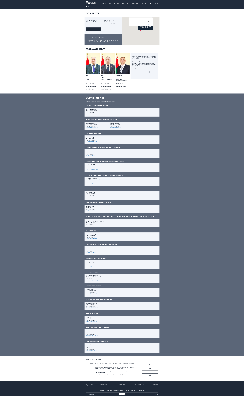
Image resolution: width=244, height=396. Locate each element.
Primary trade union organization (97, 341)
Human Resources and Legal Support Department (101, 119)
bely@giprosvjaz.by (90, 210)
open (150, 364)
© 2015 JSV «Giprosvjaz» (90, 394)
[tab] (122, 106)
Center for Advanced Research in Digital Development (103, 147)
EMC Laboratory (91, 230)
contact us (93, 29)
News (128, 3)
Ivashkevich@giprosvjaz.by (92, 280)
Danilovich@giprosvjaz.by (91, 183)
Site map (156, 394)
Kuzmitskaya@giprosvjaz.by (92, 127)
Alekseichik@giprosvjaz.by (92, 307)
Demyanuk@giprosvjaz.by (91, 238)
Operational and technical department (98, 327)
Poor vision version (92, 6)
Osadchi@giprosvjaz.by (91, 252)
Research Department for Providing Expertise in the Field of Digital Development (112, 189)
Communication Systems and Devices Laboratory (101, 244)
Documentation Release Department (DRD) (99, 300)
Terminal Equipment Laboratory (96, 258)
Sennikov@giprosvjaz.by (91, 196)
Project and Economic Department (97, 106)
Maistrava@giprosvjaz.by (91, 113)
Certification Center (92, 272)
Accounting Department (93, 133)
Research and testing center (116, 3)
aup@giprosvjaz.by (90, 23)
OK (148, 24)
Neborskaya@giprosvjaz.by (92, 335)
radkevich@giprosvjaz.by (91, 350)
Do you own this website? (135, 24)
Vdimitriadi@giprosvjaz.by (92, 293)
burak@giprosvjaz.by (90, 155)
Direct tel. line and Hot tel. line (141, 72)
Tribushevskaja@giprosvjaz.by (92, 141)
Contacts (143, 3)
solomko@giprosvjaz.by (115, 127)
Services (102, 3)
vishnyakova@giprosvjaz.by (92, 169)
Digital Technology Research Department (99, 203)
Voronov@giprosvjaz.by (91, 266)
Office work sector (92, 313)
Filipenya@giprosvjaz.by (91, 321)
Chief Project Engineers (93, 286)
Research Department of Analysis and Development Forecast (105, 161)
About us (134, 3)
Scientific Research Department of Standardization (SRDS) (104, 175)
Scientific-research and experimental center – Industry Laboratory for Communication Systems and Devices (120, 216)
